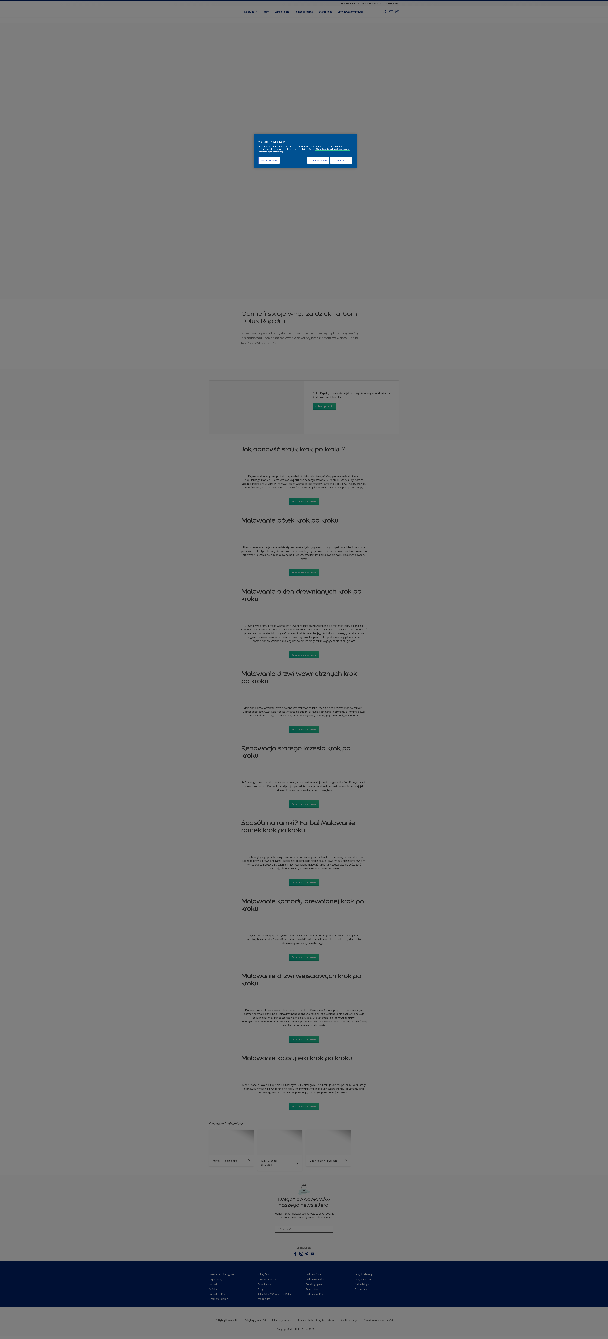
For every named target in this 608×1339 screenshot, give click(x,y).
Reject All (341, 160)
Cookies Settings (269, 160)
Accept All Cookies (318, 160)
